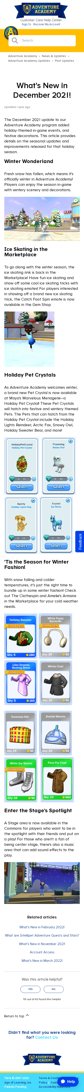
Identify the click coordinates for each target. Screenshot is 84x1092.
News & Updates (54, 56)
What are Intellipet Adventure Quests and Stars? (42, 935)
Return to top (14, 1016)
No (54, 989)
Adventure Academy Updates (29, 60)
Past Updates (64, 60)
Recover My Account (46, 24)
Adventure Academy (22, 56)
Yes (30, 989)
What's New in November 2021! (42, 944)
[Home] (42, 17)
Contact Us (46, 1037)
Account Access (42, 952)
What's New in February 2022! (42, 927)
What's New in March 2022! (42, 961)
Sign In (26, 24)
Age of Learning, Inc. (18, 1082)
